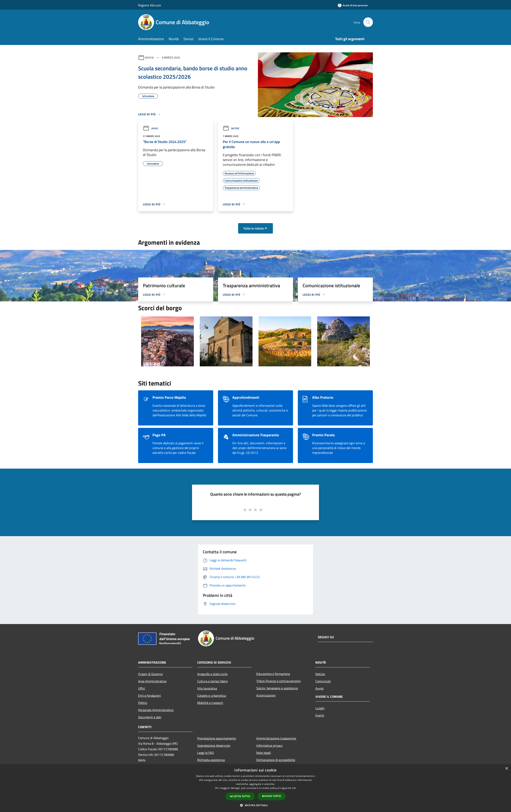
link (294, 788)
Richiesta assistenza (211, 759)
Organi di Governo (150, 674)
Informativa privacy (269, 745)
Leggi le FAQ (205, 752)
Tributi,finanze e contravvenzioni (278, 681)
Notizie (235, 128)
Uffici (141, 688)
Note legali (263, 752)
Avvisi (149, 57)
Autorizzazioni (266, 695)
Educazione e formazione (273, 673)
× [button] (506, 768)
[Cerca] (368, 22)
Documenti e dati (149, 717)
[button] (255, 805)
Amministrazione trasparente (276, 738)
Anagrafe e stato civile (212, 674)
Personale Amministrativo (155, 710)
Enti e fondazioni (149, 695)
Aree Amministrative (152, 681)
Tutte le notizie (253, 228)
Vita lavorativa (207, 688)
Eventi (319, 715)
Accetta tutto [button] (240, 796)
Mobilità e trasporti (210, 702)
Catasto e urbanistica (211, 695)
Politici (142, 702)
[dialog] (255, 788)
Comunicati (323, 681)
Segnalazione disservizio (213, 745)
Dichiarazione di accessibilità (275, 759)
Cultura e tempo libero (212, 681)
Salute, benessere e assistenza (277, 688)
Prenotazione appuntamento (216, 738)
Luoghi (320, 708)
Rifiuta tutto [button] (271, 796)
